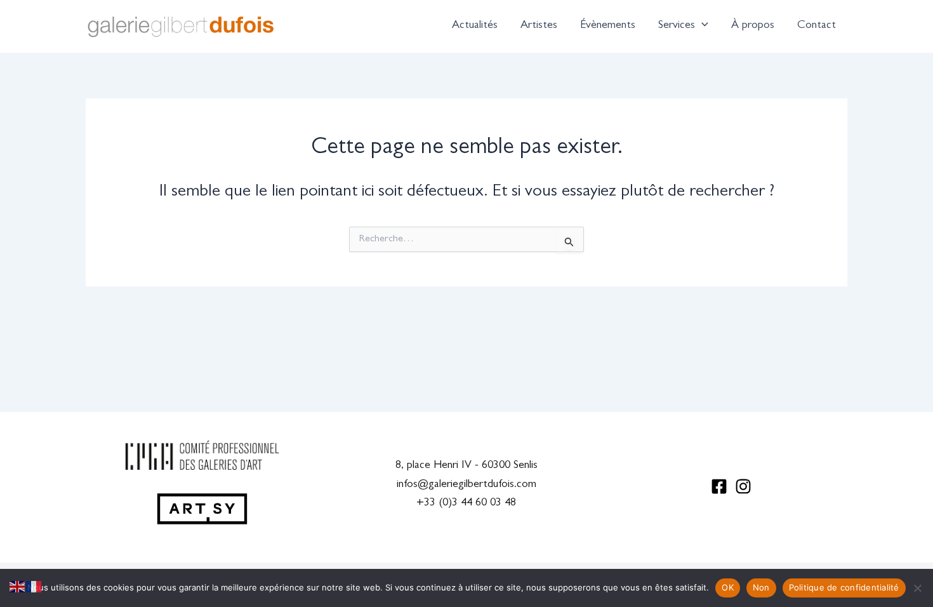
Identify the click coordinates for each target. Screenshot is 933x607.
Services (676, 26)
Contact (816, 26)
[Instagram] (743, 486)
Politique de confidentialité (844, 587)
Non (761, 587)
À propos (752, 26)
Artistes (538, 26)
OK (728, 587)
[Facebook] (719, 486)
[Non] (917, 588)
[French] (34, 587)
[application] (701, 26)
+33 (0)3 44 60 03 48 (466, 503)
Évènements (607, 26)
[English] (18, 587)
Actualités (475, 26)
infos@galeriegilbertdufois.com (466, 485)
